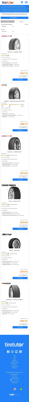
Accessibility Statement (14, 378)
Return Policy (14, 382)
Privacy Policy (14, 375)
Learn (14, 358)
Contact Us (14, 360)
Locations (14, 364)
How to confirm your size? (21, 14)
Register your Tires (14, 363)
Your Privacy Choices (14, 381)
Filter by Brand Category (6, 24)
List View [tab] (7, 21)
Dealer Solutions (14, 366)
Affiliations (14, 367)
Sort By (2, 29)
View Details (3, 53)
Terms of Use (14, 377)
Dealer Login (14, 361)
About (14, 355)
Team (14, 357)
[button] (8, 389)
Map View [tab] (21, 21)
